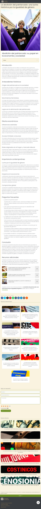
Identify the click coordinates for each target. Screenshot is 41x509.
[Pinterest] (10, 298)
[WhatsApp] (13, 298)
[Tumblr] (16, 298)
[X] (7, 298)
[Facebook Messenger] (5, 298)
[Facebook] (2, 298)
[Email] (24, 298)
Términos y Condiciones (5, 505)
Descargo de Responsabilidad (6, 503)
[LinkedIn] (18, 298)
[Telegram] (21, 298)
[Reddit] (27, 298)
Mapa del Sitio (3, 507)
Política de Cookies (4, 504)
